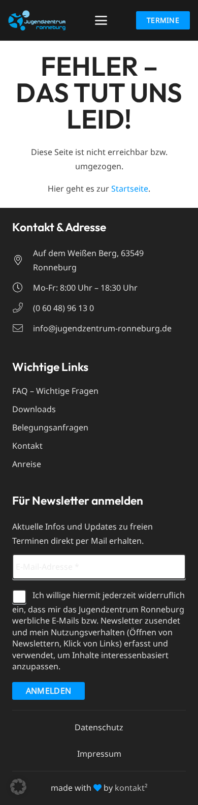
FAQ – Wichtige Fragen (55, 390)
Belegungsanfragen (50, 427)
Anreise (26, 464)
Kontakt (27, 445)
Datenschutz (99, 727)
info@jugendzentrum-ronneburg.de (102, 328)
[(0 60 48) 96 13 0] (22, 308)
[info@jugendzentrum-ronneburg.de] (22, 328)
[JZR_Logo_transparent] (36, 20)
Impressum (99, 753)
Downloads (34, 409)
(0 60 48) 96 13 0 (63, 308)
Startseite (129, 188)
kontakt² (131, 787)
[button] (101, 20)
